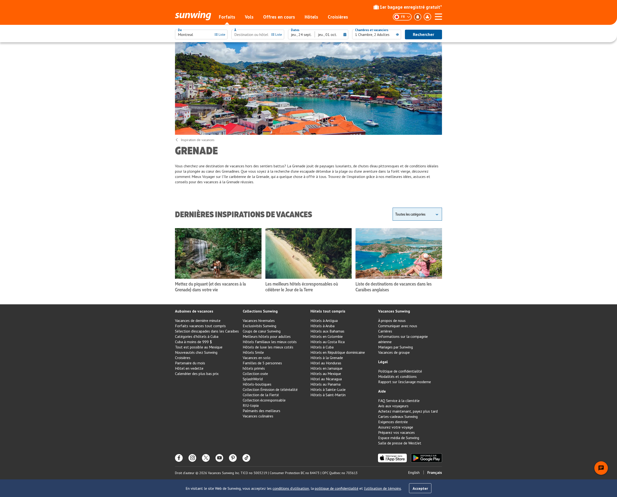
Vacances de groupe (394, 352)
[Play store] (426, 458)
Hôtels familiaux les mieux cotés (270, 341)
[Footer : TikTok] (246, 458)
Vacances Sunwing (394, 311)
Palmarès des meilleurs (261, 410)
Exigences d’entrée (393, 421)
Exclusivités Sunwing (259, 325)
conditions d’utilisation (291, 488)
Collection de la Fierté (261, 394)
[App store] (392, 458)
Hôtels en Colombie (326, 336)
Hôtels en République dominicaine (337, 352)
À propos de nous (392, 320)
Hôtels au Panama (325, 384)
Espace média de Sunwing (398, 437)
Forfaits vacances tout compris (200, 325)
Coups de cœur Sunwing (262, 331)
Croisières (338, 17)
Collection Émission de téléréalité (270, 389)
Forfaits (227, 17)
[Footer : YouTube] (219, 458)
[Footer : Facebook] (179, 458)
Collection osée (255, 373)
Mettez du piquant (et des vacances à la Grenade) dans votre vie (210, 286)
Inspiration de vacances (198, 140)
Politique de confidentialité (400, 371)
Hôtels (311, 17)
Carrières (385, 331)
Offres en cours (279, 17)
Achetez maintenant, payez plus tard (408, 411)
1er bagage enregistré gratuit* (411, 7)
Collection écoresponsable (264, 400)
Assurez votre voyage (395, 427)
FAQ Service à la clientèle (399, 400)
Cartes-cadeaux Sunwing (398, 416)
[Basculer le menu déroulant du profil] (427, 16)
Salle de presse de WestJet (399, 443)
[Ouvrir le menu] (438, 15)
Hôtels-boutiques (257, 384)
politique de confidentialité (336, 488)
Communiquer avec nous (397, 325)
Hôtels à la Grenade (326, 357)
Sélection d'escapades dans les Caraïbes (207, 331)
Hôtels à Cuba (322, 347)
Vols (249, 17)
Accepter (420, 488)
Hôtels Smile (253, 352)
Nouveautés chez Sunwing (196, 352)
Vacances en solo (256, 357)
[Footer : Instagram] (192, 458)
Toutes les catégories (410, 214)
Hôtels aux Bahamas (327, 331)
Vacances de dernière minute (198, 320)
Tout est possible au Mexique (198, 347)
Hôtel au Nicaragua (326, 378)
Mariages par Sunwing (395, 347)
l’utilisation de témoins (382, 488)
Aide (382, 391)
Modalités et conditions (397, 376)
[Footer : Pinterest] (233, 458)
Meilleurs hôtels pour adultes (267, 336)
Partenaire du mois (190, 363)
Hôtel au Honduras (325, 363)
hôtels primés (254, 368)
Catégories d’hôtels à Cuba (196, 336)
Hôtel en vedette (189, 368)
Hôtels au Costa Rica (327, 341)
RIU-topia (251, 405)
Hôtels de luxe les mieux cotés (268, 347)
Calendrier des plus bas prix (197, 373)
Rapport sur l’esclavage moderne (404, 381)
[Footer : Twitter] (206, 458)
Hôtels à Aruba (322, 325)
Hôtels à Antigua (324, 320)
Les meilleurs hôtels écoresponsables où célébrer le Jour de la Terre (301, 286)
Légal (383, 361)
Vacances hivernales (259, 320)
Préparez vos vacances (396, 432)
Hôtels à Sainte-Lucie (328, 389)
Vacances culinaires (258, 416)
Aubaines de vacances (194, 311)
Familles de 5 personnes (262, 363)
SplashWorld (253, 378)
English (414, 472)
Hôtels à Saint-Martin (328, 394)
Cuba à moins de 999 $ (193, 341)
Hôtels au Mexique (325, 373)
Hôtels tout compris (327, 311)
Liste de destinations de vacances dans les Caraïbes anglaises (393, 286)
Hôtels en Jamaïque (326, 368)
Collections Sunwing (260, 311)
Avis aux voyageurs (393, 405)
